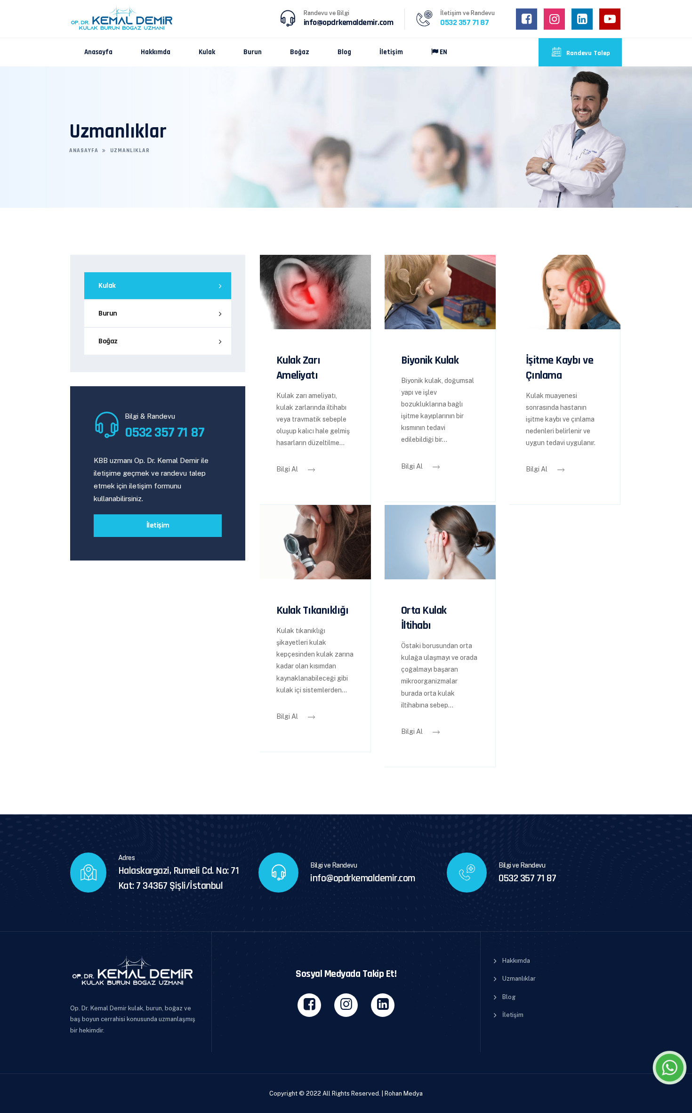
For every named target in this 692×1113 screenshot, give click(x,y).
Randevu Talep (588, 53)
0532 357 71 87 (527, 878)
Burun (252, 52)
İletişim (391, 52)
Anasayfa (98, 52)
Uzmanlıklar (519, 978)
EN (442, 52)
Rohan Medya (404, 1093)
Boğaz (299, 52)
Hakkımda (155, 52)
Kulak (207, 52)
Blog (344, 52)
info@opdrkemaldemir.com (349, 22)
